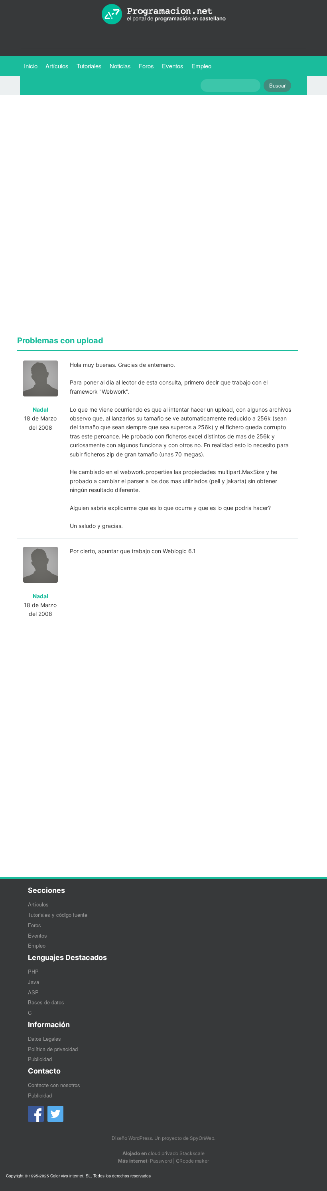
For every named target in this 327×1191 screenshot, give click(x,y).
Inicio (30, 66)
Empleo (201, 66)
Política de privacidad (53, 1049)
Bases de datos (46, 1002)
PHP (33, 971)
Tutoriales (91, 65)
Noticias (120, 66)
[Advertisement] (157, 157)
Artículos (57, 66)
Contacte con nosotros (54, 1085)
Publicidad (40, 1059)
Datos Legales (44, 1038)
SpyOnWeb (202, 1138)
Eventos (172, 66)
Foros (146, 66)
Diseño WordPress (132, 1138)
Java (33, 982)
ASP (33, 992)
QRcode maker (192, 1161)
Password (161, 1161)
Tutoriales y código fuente (57, 914)
